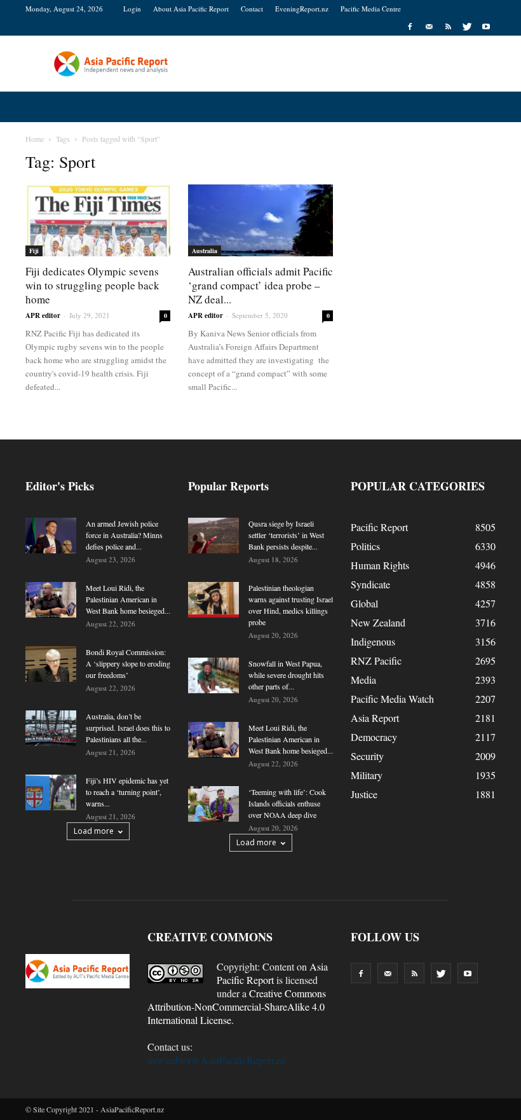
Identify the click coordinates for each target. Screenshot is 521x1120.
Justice (364, 794)
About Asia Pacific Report (191, 8)
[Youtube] (486, 26)
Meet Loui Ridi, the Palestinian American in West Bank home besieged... (128, 599)
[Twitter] (467, 26)
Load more (94, 831)
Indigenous (373, 641)
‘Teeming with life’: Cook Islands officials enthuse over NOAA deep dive (287, 803)
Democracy (374, 736)
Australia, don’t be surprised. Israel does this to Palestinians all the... (128, 727)
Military (366, 775)
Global (364, 603)
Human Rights (380, 565)
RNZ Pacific (376, 660)
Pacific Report (379, 527)
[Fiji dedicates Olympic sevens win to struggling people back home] (97, 220)
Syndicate (370, 584)
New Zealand (378, 622)
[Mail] (428, 26)
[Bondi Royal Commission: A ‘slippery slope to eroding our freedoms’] (50, 664)
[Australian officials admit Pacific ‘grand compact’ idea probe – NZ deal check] (260, 220)
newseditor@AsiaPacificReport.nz (216, 1060)
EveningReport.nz (301, 8)
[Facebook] (409, 26)
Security (367, 756)
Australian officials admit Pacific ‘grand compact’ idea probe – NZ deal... (260, 285)
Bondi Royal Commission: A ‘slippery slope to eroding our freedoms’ (128, 663)
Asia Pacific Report (272, 973)
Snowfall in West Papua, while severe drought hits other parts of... (286, 674)
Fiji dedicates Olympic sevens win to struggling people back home (92, 285)
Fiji (34, 250)
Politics (365, 546)
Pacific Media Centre (371, 8)
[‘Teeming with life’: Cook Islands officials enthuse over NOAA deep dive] (213, 804)
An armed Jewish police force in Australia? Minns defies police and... (124, 534)
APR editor (42, 315)
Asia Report (375, 717)
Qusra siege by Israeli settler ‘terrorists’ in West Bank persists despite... (286, 534)
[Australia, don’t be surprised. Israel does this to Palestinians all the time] (50, 728)
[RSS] (447, 26)
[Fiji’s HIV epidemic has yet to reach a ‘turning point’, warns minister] (50, 792)
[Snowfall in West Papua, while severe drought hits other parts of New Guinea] (213, 675)
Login (132, 8)
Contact (252, 8)
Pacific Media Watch (392, 698)
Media (363, 679)
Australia (204, 250)
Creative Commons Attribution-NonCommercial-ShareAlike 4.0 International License (236, 1006)
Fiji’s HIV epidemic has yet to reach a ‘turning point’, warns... (127, 791)
